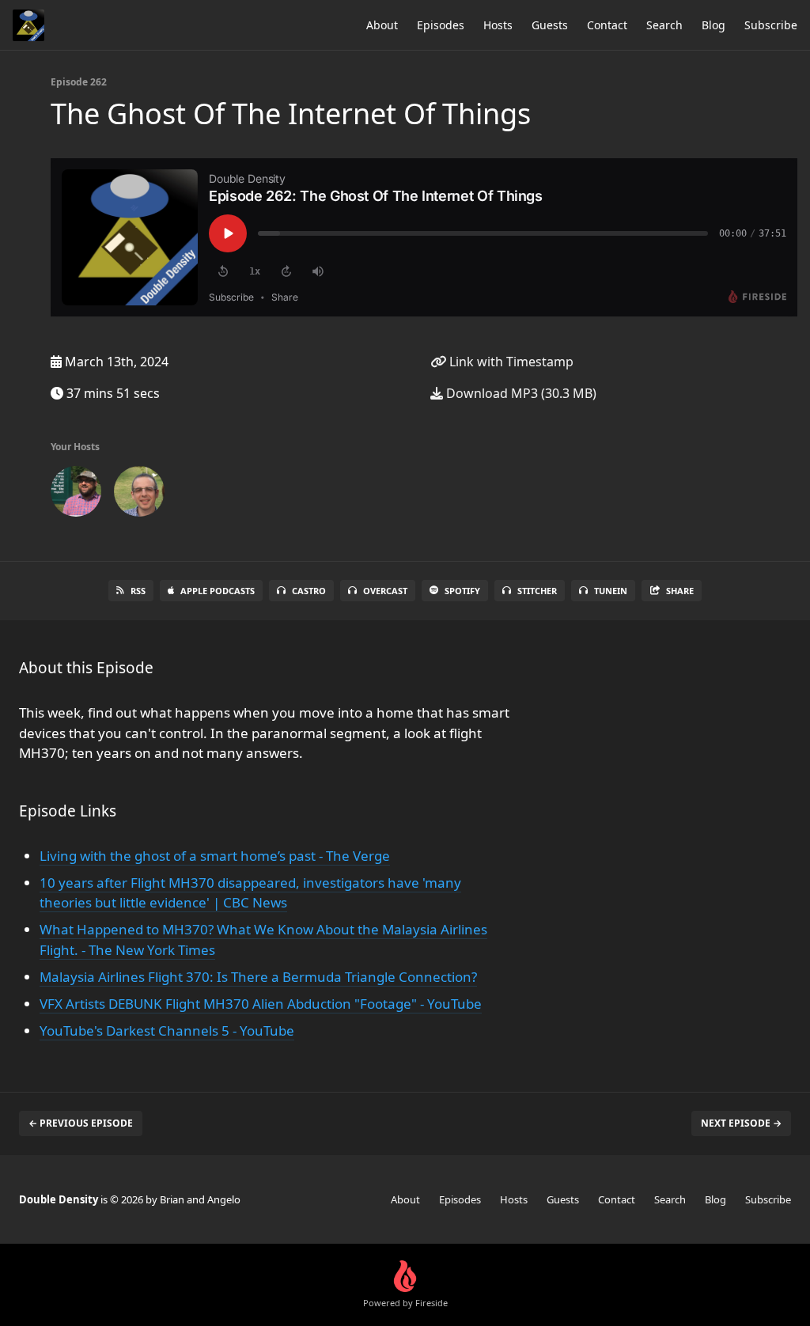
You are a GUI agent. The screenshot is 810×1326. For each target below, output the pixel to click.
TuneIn (610, 591)
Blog (713, 24)
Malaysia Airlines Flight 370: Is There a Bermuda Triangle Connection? (258, 977)
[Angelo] (139, 494)
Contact (607, 24)
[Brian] (76, 494)
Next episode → (741, 1123)
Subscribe (770, 24)
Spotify (462, 591)
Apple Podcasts (217, 591)
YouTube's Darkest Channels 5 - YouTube (167, 1030)
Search (664, 24)
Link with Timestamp (509, 361)
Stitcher (537, 591)
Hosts (498, 24)
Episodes (440, 24)
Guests (550, 24)
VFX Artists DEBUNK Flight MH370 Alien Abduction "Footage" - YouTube (261, 1004)
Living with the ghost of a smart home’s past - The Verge (215, 856)
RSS (138, 591)
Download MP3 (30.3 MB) (519, 393)
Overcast (385, 591)
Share (680, 591)
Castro (309, 591)
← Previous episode (80, 1123)
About (382, 24)
